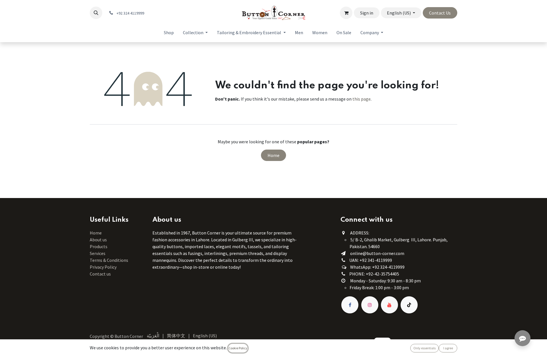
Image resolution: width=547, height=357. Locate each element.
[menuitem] (168, 32)
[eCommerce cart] (346, 13)
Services (97, 253)
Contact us (100, 274)
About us (98, 239)
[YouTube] (389, 304)
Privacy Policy (103, 267)
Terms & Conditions (109, 260)
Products (98, 246)
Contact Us (440, 13)
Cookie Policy (237, 348)
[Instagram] (369, 304)
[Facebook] (349, 304)
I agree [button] (448, 348)
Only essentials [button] (424, 348)
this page (361, 99)
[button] (96, 13)
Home (273, 155)
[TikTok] (409, 304)
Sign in (366, 13)
